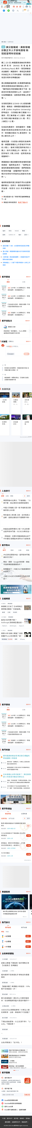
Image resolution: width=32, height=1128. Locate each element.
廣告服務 (7, 1122)
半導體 (8, 946)
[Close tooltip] (26, 14)
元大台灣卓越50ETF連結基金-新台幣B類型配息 (13, 834)
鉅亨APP (9, 1118)
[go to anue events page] (23, 7)
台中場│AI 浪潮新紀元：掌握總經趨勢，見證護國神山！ (19, 289)
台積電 (8, 941)
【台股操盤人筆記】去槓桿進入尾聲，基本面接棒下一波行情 (4, 401)
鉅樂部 (22, 1118)
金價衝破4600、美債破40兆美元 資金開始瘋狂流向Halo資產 (27, 423)
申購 (28, 836)
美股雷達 (10, 603)
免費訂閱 (27, 1094)
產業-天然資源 (11, 848)
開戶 (28, 826)
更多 (25, 234)
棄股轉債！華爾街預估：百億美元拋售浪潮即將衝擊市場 (16, 378)
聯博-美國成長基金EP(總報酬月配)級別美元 (13, 824)
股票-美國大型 (11, 828)
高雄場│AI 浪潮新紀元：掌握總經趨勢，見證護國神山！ (19, 314)
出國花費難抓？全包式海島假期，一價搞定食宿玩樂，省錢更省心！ (15, 401)
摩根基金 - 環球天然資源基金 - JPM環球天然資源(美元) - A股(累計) (13, 844)
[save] (23, 10)
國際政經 (10, 42)
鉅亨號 (16, 1118)
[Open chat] (28, 10)
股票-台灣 (10, 838)
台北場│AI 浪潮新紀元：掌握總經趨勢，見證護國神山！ (19, 297)
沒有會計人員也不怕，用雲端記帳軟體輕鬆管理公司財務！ (27, 401)
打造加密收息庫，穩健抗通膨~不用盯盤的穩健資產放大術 (19, 305)
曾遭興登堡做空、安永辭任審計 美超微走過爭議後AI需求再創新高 (4, 423)
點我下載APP (23, 202)
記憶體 (8, 936)
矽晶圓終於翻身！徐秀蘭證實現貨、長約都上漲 (15, 423)
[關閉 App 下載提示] (2, 2)
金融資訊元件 (16, 1122)
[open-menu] (2, 6)
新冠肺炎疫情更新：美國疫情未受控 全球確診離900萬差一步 (16, 369)
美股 (4, 42)
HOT (9, 288)
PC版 (3, 1118)
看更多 (28, 276)
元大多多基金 (5, 853)
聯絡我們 (24, 1122)
